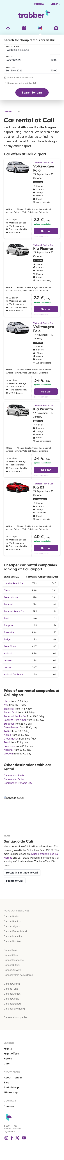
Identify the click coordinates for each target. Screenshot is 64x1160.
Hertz (7, 701)
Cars (7, 1063)
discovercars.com (41, 236)
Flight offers (11, 1053)
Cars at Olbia (11, 955)
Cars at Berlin (11, 916)
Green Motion (11, 597)
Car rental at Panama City (18, 782)
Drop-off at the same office (20, 77)
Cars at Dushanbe (14, 960)
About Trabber (13, 1077)
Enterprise (9, 632)
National (8, 653)
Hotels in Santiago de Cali (22, 872)
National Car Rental (13, 674)
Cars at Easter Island (15, 931)
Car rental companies (15, 1017)
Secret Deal (10, 712)
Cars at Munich (12, 993)
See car (46, 231)
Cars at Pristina (12, 921)
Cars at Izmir (11, 950)
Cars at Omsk (11, 998)
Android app (11, 1087)
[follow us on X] (17, 1139)
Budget (7, 639)
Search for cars (32, 92)
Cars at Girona (12, 983)
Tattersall (8, 604)
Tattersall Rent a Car (43, 163)
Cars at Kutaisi (12, 965)
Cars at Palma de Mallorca (18, 975)
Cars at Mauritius (13, 936)
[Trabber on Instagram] (6, 1139)
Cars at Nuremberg (14, 1008)
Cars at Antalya (12, 970)
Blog (6, 1082)
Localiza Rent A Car (14, 583)
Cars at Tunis (11, 988)
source (7, 836)
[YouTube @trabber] (23, 1139)
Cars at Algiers (12, 926)
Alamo (7, 590)
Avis (6, 705)
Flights (8, 1048)
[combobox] (32, 48)
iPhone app (11, 1092)
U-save (7, 667)
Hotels (8, 1058)
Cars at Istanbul (12, 1003)
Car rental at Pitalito (14, 775)
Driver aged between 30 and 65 (21, 83)
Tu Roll (7, 731)
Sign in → (56, 4)
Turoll (6, 618)
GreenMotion (10, 646)
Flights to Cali (14, 880)
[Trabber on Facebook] (11, 1139)
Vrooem (8, 660)
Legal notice (9, 1131)
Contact (9, 1106)
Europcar (8, 625)
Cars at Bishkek (12, 941)
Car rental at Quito (14, 779)
